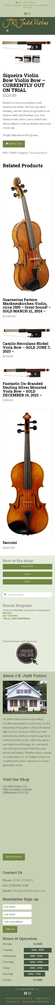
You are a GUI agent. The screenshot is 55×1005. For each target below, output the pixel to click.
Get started (10, 615)
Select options (28, 532)
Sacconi (10, 542)
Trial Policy (13, 1002)
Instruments (27, 566)
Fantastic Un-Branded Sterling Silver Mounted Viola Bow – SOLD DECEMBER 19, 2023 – (24, 389)
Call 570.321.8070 (26, 2)
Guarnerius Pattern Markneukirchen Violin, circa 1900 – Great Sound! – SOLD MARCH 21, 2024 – (27, 305)
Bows (27, 581)
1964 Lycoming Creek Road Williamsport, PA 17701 (28, 6)
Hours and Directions (36, 1002)
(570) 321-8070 (23, 880)
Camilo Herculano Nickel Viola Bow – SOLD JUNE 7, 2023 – (27, 347)
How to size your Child (18, 998)
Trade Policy (42, 998)
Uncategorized (38, 152)
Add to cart (15, 143)
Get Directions (14, 856)
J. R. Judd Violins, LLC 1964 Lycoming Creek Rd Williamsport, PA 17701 (17, 789)
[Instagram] (29, 13)
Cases (27, 574)
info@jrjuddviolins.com (28, 890)
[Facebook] (26, 13)
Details (7, 612)
